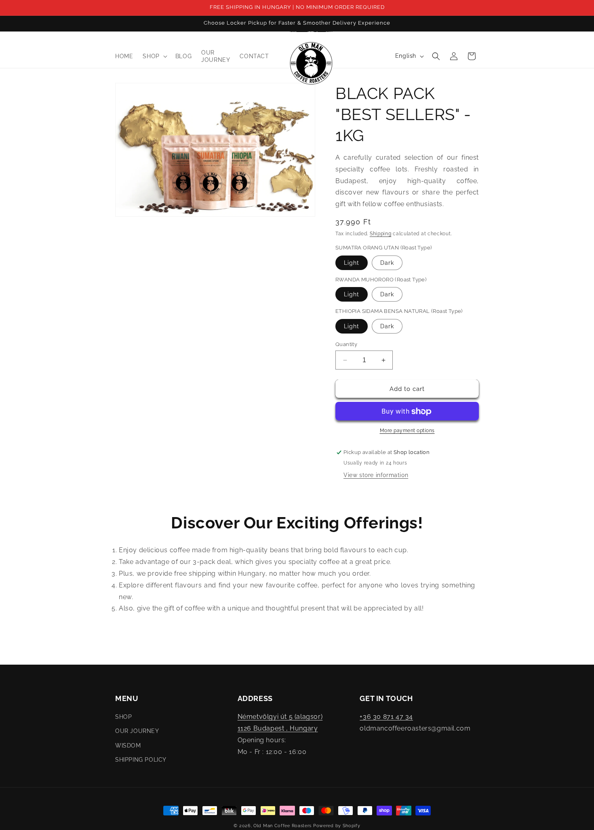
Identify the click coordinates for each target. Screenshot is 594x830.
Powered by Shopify (336, 825)
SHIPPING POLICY (140, 759)
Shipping (381, 234)
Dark (387, 263)
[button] (154, 56)
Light (351, 263)
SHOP (123, 717)
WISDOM (128, 745)
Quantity (346, 344)
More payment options (407, 431)
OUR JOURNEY (137, 731)
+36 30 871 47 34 (386, 717)
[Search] (436, 56)
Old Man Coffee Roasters (282, 825)
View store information (375, 475)
